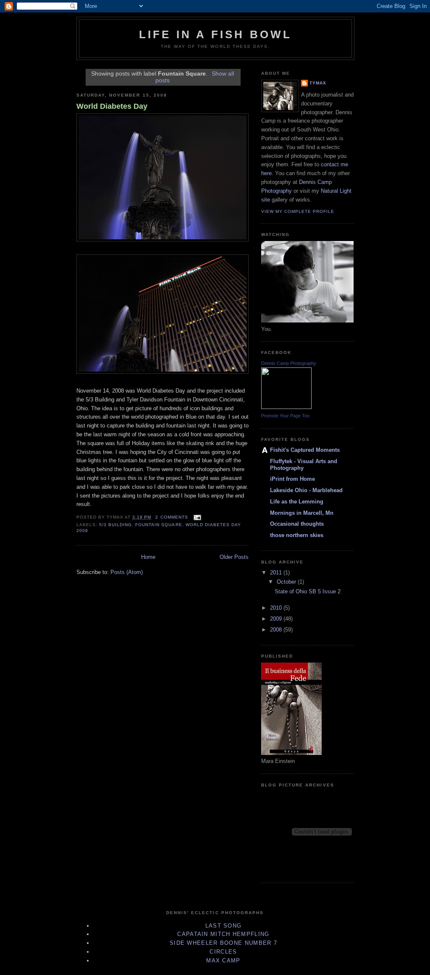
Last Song (223, 926)
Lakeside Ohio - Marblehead (306, 490)
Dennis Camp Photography (288, 363)
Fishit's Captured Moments (305, 450)
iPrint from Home (292, 479)
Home (148, 557)
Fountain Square (158, 524)
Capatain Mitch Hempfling (223, 934)
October (287, 582)
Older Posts (234, 557)
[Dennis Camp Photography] (286, 407)
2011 (276, 572)
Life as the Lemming (296, 501)
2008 (276, 629)
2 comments (171, 517)
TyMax (317, 83)
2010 (276, 608)
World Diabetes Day (111, 106)
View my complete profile (297, 211)
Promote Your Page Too (285, 415)
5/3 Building (115, 524)
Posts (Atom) (126, 572)
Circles (223, 952)
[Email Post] (196, 517)
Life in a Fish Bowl (215, 34)
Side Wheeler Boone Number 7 (223, 943)
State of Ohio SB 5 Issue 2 (308, 591)
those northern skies (296, 535)
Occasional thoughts (297, 524)
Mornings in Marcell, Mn (301, 513)
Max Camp (223, 960)
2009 (276, 619)
